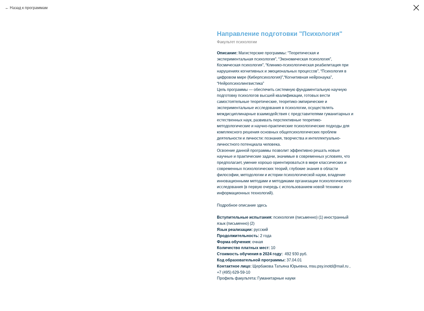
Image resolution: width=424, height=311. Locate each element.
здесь (262, 205)
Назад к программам (29, 8)
